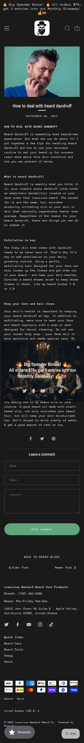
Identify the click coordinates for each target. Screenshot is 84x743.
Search (8, 698)
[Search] (67, 29)
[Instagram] (52, 390)
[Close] (78, 347)
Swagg (8, 655)
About (8, 661)
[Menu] (7, 28)
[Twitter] (24, 390)
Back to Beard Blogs (42, 557)
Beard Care (13, 643)
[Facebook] (33, 390)
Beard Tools (13, 649)
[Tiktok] (61, 390)
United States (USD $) (20, 710)
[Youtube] (42, 390)
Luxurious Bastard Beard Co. (35, 722)
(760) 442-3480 (30, 593)
